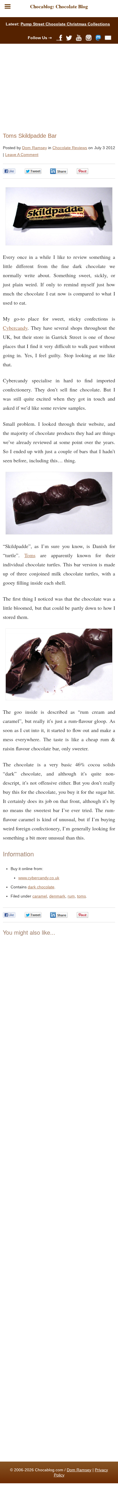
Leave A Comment (21, 154)
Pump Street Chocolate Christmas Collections (65, 24)
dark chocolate (41, 887)
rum (71, 896)
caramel (39, 896)
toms (81, 896)
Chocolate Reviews (69, 147)
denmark (57, 896)
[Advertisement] (56, 87)
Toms (30, 555)
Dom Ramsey (34, 147)
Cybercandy (15, 327)
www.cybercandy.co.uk (38, 878)
